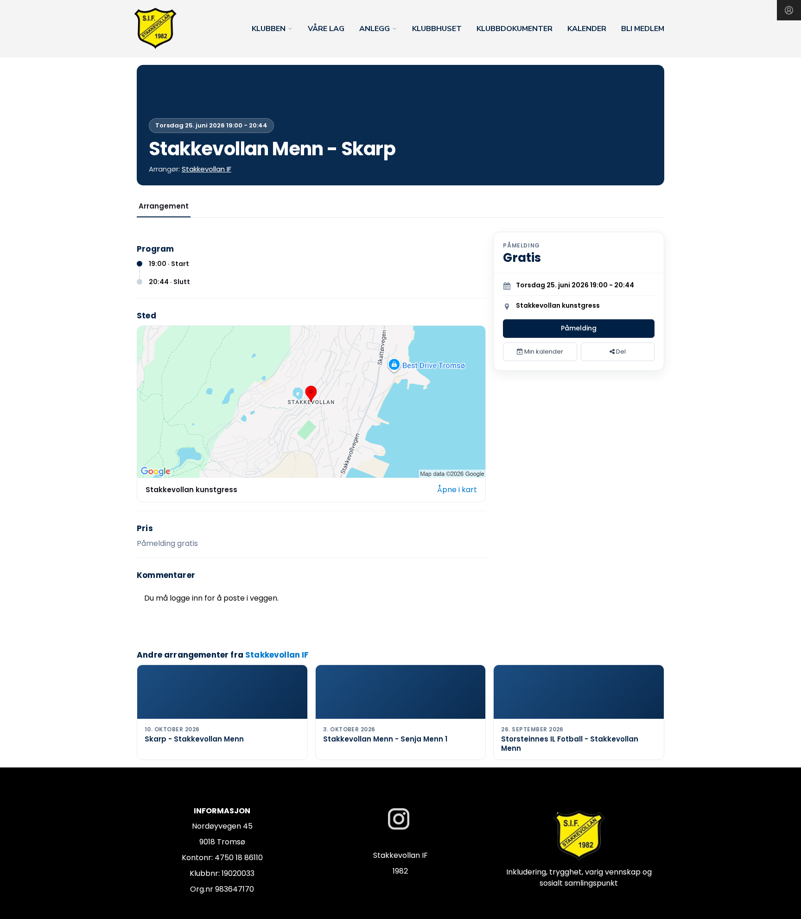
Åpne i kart (457, 489)
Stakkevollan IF (206, 169)
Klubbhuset (437, 29)
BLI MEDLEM (642, 29)
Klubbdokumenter (515, 29)
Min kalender (543, 351)
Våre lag (326, 29)
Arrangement (164, 206)
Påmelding (579, 328)
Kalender (586, 29)
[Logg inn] (789, 10)
